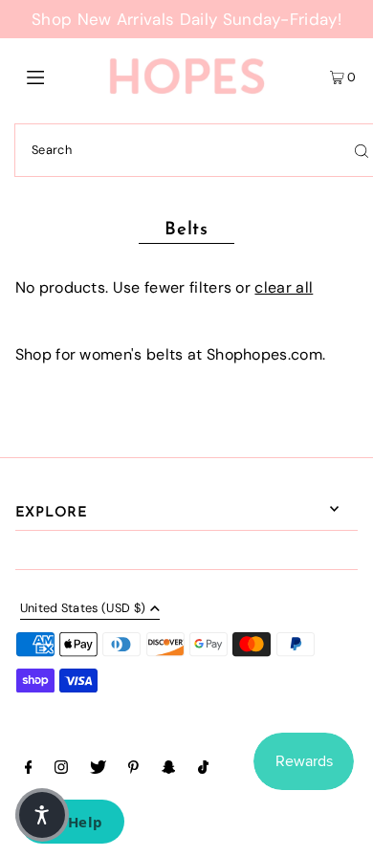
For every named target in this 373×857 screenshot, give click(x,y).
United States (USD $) (83, 609)
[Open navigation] (59, 76)
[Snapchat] (169, 770)
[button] (42, 815)
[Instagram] (61, 770)
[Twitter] (98, 770)
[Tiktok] (203, 770)
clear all (283, 287)
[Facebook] (29, 770)
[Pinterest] (133, 770)
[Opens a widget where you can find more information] (71, 823)
